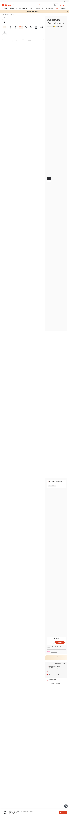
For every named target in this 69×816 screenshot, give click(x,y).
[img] (61, 671)
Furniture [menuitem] (5, 8)
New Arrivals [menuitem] (44, 8)
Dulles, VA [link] (58, 671)
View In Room (39, 40)
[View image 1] (4, 18)
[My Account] (61, 5)
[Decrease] (49, 642)
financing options (10, 1)
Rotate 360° (29, 40)
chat (59, 683)
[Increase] (53, 642)
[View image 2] (4, 22)
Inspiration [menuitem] (63, 8)
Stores (56, 1)
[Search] (36, 5)
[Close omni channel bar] (68, 11)
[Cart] (66, 5)
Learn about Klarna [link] (54, 652)
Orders (59, 1)
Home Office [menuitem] (24, 8)
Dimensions (18, 40)
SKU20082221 (12, 14)
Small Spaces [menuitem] (50, 8)
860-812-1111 (54, 683)
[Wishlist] (63, 5)
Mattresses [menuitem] (12, 8)
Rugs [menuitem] (31, 8)
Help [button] (66, 1)
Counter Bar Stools (5, 14)
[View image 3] (4, 27)
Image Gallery (8, 40)
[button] (38, 11)
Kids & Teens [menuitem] (18, 8)
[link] (12, 813)
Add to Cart (64, 812)
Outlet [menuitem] (57, 8)
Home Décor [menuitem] (37, 8)
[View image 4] (4, 32)
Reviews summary (59, 26)
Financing (63, 1)
